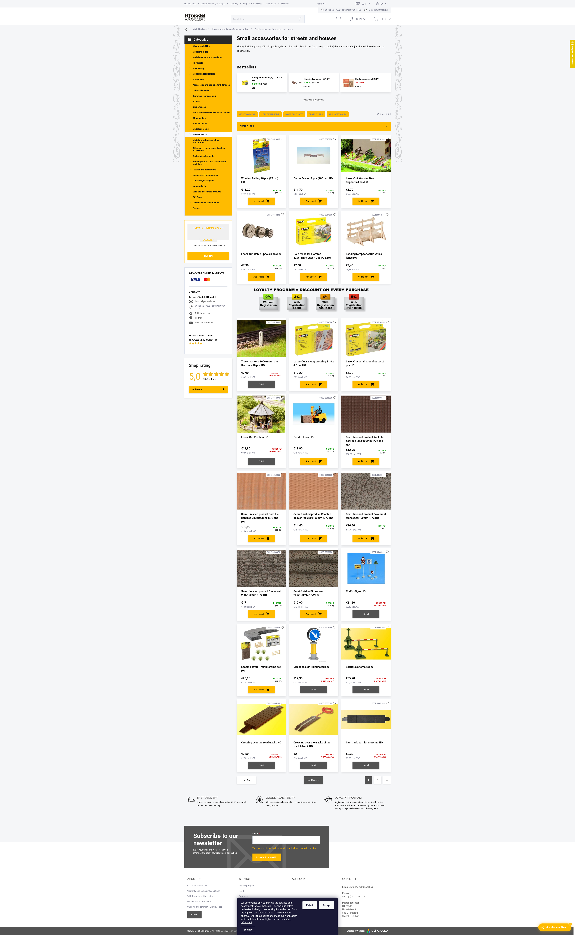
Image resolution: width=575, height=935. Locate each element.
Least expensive (270, 114)
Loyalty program (246, 885)
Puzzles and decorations (204, 169)
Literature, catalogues (203, 180)
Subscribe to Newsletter (267, 857)
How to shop (190, 3)
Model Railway (200, 134)
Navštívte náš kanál (204, 322)
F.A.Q (241, 891)
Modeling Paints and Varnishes (207, 57)
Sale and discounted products (207, 192)
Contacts (243, 896)
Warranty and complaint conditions (203, 891)
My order (285, 3)
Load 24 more (313, 780)
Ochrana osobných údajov (213, 3)
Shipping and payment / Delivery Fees (204, 907)
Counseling (256, 3)
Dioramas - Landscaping (204, 96)
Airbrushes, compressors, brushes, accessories (209, 149)
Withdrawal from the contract (201, 896)
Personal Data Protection (199, 901)
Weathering (198, 68)
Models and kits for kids (204, 74)
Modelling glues (200, 52)
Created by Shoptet (356, 931)
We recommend (247, 114)
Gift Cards (197, 197)
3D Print (196, 101)
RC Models (198, 63)
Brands (196, 208)
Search (301, 19)
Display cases (199, 107)
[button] (570, 924)
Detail (261, 384)
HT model (199, 318)
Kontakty (234, 3)
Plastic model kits (201, 46)
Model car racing (201, 129)
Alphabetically (337, 114)
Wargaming (198, 79)
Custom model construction (206, 202)
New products (199, 186)
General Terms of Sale (197, 885)
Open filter (247, 126)
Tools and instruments (203, 156)
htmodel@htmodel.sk (205, 301)
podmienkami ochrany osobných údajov (297, 848)
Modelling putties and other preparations (206, 141)
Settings (248, 929)
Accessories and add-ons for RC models (211, 85)
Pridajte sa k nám (203, 313)
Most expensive (294, 114)
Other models (199, 118)
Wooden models (200, 123)
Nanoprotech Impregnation (205, 175)
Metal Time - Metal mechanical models (211, 112)
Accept (326, 905)
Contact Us (271, 3)
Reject (309, 905)
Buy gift (208, 255)
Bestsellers (316, 114)
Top (249, 780)
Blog (245, 3)
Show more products (314, 100)
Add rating (197, 389)
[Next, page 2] (377, 780)
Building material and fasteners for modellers (209, 162)
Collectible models (202, 90)
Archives (194, 914)
